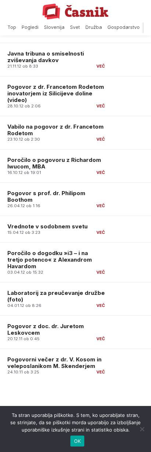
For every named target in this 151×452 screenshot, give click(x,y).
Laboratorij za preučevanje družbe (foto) (56, 296)
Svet (75, 27)
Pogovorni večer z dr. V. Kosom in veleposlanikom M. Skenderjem (54, 362)
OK (77, 441)
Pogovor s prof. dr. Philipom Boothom (46, 196)
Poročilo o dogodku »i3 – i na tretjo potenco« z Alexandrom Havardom (49, 260)
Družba (93, 27)
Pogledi (30, 27)
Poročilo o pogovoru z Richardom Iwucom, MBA (54, 163)
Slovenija (54, 27)
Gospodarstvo (123, 27)
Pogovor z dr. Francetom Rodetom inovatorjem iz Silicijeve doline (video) (55, 93)
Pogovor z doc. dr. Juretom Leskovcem (45, 329)
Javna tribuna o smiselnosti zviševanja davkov (45, 57)
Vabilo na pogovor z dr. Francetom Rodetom (55, 130)
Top (11, 27)
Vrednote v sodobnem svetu (47, 226)
